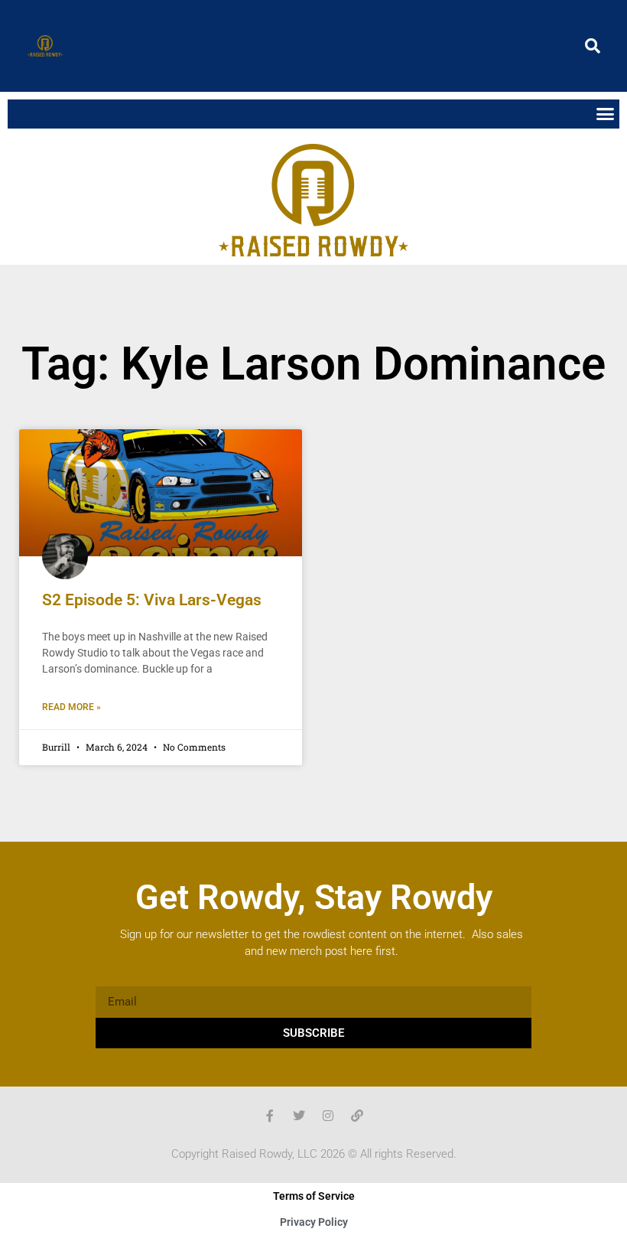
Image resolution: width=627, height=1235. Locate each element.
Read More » (71, 707)
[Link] (357, 1116)
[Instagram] (328, 1116)
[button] (592, 46)
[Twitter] (299, 1116)
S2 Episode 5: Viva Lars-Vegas (152, 600)
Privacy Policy (314, 1222)
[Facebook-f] (270, 1116)
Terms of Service (314, 1196)
